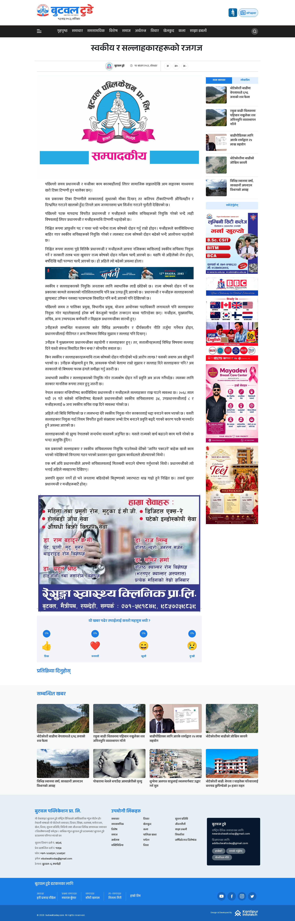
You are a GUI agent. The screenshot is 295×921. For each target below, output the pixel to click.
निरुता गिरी (115, 898)
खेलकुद (168, 31)
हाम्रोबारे (218, 851)
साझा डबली (198, 31)
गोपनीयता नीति (222, 858)
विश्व (146, 845)
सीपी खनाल (93, 898)
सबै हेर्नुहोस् (232, 205)
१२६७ (58, 848)
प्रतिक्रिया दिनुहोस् (54, 671)
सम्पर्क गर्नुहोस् (235, 851)
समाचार (77, 31)
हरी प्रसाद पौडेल (46, 898)
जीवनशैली (180, 824)
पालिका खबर (150, 835)
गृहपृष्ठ (62, 31)
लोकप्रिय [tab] (245, 80)
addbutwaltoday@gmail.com (230, 843)
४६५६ (58, 843)
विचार (155, 31)
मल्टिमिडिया (117, 845)
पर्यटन (146, 840)
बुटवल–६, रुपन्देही (51, 864)
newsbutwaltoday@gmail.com (231, 834)
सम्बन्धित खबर (51, 694)
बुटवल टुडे (119, 66)
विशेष (113, 31)
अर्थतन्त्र (140, 31)
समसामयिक (96, 31)
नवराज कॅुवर (69, 898)
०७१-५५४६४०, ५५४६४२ (52, 853)
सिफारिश (179, 835)
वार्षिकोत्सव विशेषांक (185, 840)
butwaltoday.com (55, 915)
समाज (126, 31)
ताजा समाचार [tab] (219, 80)
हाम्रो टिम (135, 896)
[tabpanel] (232, 147)
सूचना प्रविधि (181, 819)
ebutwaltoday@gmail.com (56, 859)
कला (182, 31)
